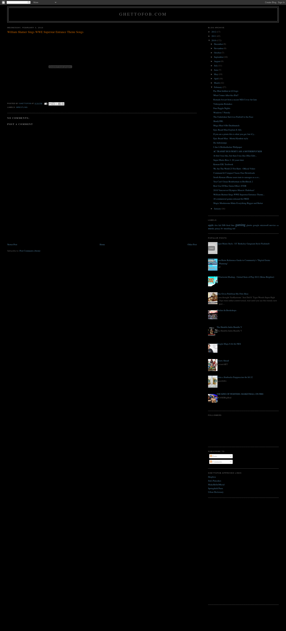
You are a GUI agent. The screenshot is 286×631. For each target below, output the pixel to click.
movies (272, 225)
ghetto (249, 225)
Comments (217, 461)
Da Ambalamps (220, 142)
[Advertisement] (32, 219)
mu (278, 225)
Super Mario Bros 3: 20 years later (228, 159)
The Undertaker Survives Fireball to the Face (233, 116)
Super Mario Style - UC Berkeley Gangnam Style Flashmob (243, 243)
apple (211, 225)
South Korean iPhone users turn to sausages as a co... (236, 177)
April (216, 78)
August (217, 61)
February (218, 87)
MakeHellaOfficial (216, 484)
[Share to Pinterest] (62, 104)
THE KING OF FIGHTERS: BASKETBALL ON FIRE (240, 393)
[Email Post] (46, 104)
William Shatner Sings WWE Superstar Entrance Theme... (238, 194)
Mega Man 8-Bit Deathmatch (226, 125)
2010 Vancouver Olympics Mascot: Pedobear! (233, 190)
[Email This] (50, 104)
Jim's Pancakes (214, 480)
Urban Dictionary (216, 491)
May (216, 74)
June (216, 69)
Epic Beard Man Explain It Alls (227, 129)
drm (216, 225)
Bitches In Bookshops (226, 310)
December (218, 43)
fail (219, 225)
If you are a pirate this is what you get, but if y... (234, 134)
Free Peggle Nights (221, 108)
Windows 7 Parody (221, 112)
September (219, 56)
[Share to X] (56, 104)
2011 (214, 36)
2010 (214, 40)
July (216, 65)
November (219, 48)
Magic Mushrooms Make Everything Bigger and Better (238, 203)
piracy (217, 228)
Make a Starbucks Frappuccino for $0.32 (235, 377)
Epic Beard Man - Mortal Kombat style (230, 138)
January (217, 208)
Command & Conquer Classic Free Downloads (234, 172)
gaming (240, 224)
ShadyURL (218, 121)
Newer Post (12, 244)
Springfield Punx (215, 488)
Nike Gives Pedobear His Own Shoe (232, 293)
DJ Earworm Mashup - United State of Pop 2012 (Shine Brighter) (245, 276)
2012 (214, 31)
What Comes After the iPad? (225, 95)
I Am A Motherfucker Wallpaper (227, 147)
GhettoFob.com (143, 14)
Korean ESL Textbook (223, 164)
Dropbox (212, 476)
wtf (233, 228)
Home (102, 244)
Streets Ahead (223, 360)
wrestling (22, 107)
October (218, 52)
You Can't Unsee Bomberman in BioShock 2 (233, 181)
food (228, 225)
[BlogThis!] (53, 104)
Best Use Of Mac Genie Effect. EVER (229, 185)
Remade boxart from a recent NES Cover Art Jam (235, 99)
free (233, 225)
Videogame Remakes (222, 103)
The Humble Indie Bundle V (229, 327)
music (211, 228)
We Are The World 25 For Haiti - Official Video (234, 168)
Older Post (192, 244)
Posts (214, 456)
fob (224, 225)
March (217, 82)
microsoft (264, 225)
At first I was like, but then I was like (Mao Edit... (235, 155)
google (256, 225)
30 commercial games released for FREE (231, 198)
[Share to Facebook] (59, 104)
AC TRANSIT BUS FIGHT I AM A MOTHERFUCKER (237, 151)
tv (222, 228)
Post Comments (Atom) (30, 250)
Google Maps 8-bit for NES (229, 343)
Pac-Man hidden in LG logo (225, 90)
